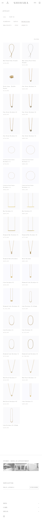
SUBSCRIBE (34, 487)
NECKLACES (25, 21)
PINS (16, 25)
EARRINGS (6, 21)
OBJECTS (25, 25)
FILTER (36, 39)
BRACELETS (7, 25)
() (35, 3)
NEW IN (11, 17)
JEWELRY (6, 11)
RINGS (16, 21)
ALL (4, 17)
